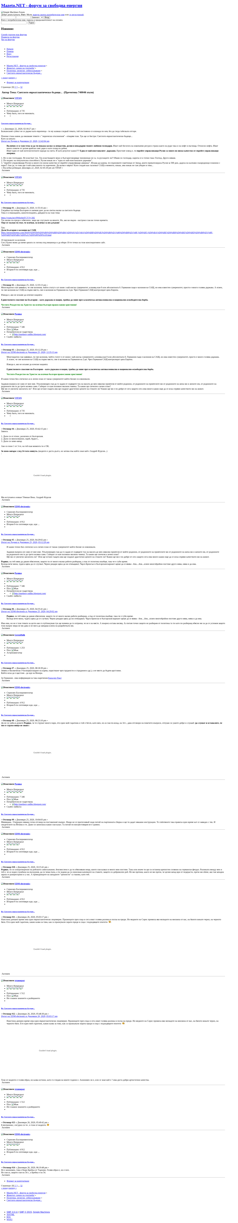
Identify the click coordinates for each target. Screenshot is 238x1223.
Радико (18, 314)
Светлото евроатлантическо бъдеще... (16, 123)
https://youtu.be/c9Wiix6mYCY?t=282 (18, 218)
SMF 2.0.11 (12, 1212)
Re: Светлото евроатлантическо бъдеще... (18, 202)
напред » (12, 78)
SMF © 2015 (25, 1212)
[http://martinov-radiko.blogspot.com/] (29, 334)
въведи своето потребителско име (49, 14)
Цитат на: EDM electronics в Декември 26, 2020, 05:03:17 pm (29, 1016)
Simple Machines (41, 1212)
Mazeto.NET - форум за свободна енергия (41, 5)
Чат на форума (8, 39)
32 (21, 87)
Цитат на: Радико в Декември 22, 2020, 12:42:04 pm (25, 141)
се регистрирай (76, 14)
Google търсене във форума (14, 34)
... (19, 87)
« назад (4, 78)
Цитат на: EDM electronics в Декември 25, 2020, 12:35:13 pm (29, 352)
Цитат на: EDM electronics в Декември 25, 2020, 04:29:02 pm (29, 611)
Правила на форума (10, 37)
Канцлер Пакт (55, 678)
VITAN (18, 98)
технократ (20, 980)
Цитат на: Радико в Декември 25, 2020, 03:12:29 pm (25, 542)
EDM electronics (22, 252)
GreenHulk (20, 635)
